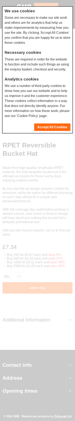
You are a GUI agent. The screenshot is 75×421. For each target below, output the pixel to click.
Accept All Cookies (52, 127)
